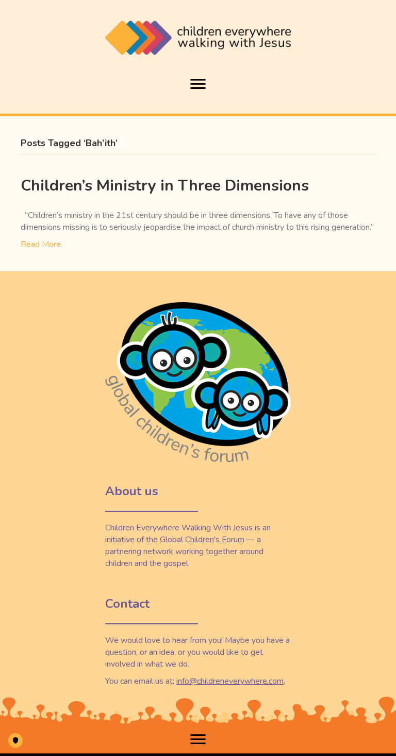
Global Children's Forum (202, 539)
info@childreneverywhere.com (230, 681)
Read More (41, 244)
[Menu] (198, 84)
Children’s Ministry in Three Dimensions (165, 185)
